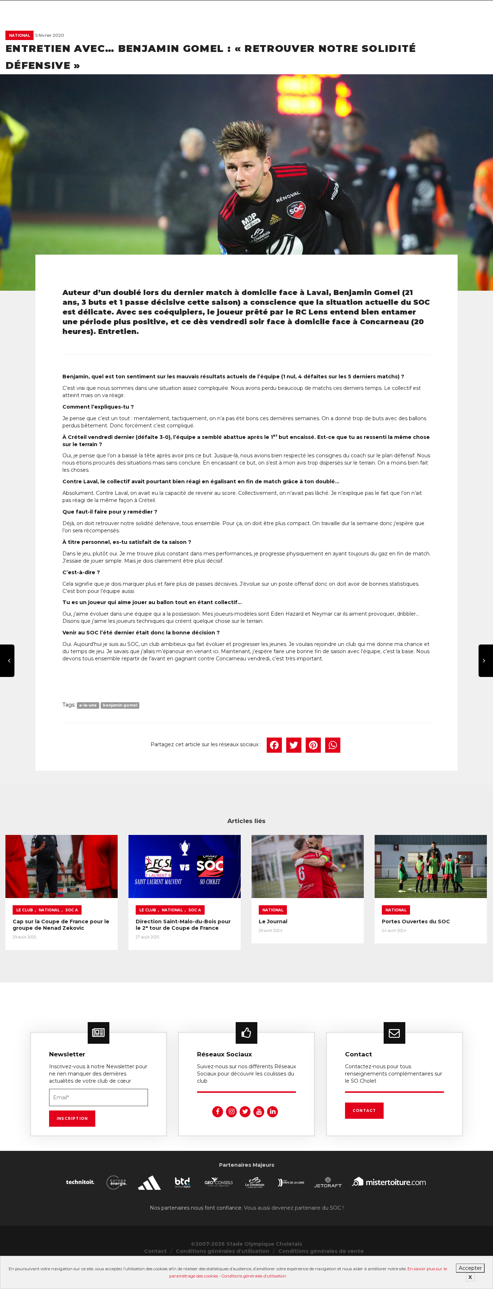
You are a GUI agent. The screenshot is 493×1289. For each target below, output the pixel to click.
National (19, 35)
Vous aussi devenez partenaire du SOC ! (294, 1208)
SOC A (71, 910)
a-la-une (88, 705)
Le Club (24, 910)
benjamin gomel (120, 705)
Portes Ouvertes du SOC (416, 921)
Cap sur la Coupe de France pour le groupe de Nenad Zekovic (61, 924)
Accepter (470, 1268)
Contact (364, 1110)
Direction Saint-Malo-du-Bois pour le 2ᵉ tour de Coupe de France (183, 924)
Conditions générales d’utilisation (254, 1276)
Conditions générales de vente (321, 1251)
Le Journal (273, 921)
